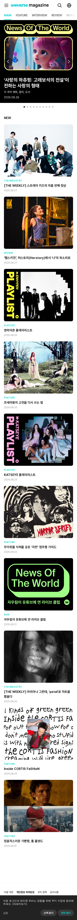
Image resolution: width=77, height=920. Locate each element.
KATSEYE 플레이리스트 (20, 475)
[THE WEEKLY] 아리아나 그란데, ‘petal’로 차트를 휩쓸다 (37, 694)
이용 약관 (8, 892)
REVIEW (57, 15)
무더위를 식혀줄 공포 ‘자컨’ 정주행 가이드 (30, 547)
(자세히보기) (19, 903)
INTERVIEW (39, 15)
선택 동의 (48, 912)
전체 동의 (66, 912)
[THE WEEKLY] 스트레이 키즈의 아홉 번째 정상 (35, 186)
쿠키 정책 (42, 892)
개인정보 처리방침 (25, 892)
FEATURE (22, 15)
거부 (5, 912)
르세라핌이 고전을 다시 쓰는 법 (23, 402)
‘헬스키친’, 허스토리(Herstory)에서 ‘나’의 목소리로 (37, 258)
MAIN (7, 15)
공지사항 (54, 892)
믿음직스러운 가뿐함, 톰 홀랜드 (23, 841)
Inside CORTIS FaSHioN (21, 769)
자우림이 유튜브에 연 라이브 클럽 (25, 619)
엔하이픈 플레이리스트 (18, 330)
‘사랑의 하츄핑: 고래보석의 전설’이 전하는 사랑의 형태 (36, 83)
